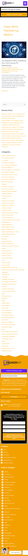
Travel (3, 341)
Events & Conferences (8, 243)
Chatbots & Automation (8, 200)
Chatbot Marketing (7, 67)
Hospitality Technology (8, 279)
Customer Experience (7, 217)
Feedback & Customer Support (10, 246)
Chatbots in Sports (7, 208)
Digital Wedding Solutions (9, 234)
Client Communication (8, 215)
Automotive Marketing (8, 177)
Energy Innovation (7, 241)
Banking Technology (7, 181)
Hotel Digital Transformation (9, 281)
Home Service (5, 274)
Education (4, 238)
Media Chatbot (6, 303)
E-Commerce (5, 236)
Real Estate (5, 319)
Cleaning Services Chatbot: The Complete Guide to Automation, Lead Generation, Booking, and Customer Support (13, 129)
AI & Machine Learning (8, 158)
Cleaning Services (6, 210)
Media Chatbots (6, 305)
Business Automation (7, 189)
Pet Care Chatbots (7, 312)
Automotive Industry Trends (9, 174)
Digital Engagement (7, 224)
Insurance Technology (8, 288)
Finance (4, 248)
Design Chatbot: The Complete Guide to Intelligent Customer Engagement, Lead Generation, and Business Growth (12, 122)
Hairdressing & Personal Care (9, 267)
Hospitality (4, 277)
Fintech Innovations (7, 253)
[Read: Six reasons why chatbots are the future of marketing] (14, 49)
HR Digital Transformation (9, 284)
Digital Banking (6, 222)
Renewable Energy (7, 327)
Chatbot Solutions (6, 196)
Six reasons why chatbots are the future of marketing (14, 63)
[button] (25, 3)
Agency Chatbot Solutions (9, 155)
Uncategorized (6, 343)
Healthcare (5, 272)
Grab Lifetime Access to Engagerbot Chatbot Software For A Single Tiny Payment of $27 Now (14, 436)
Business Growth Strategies (9, 191)
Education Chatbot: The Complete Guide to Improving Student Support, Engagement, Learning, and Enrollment (13, 116)
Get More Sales (15, 69)
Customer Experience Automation (11, 219)
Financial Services (6, 250)
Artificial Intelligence (7, 167)
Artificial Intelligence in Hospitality (11, 169)
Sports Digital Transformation (10, 331)
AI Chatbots (5, 160)
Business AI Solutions (8, 186)
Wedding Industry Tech (8, 348)
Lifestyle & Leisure (7, 296)
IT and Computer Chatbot (9, 291)
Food (3, 260)
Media (3, 300)
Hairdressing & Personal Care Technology (13, 269)
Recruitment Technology (8, 324)
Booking (4, 184)
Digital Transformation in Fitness (10, 231)
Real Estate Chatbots (7, 322)
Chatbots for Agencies (8, 203)
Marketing (4, 70)
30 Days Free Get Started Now (11, 389)
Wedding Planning (6, 350)
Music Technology (7, 310)
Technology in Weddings (8, 336)
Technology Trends (7, 338)
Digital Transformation (8, 229)
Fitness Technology (7, 258)
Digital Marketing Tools (8, 227)
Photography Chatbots (8, 315)
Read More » (5, 90)
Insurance (4, 286)
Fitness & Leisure (6, 255)
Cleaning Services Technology (10, 212)
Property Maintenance (8, 317)
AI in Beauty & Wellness (8, 162)
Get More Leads (6, 69)
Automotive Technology (8, 179)
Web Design (5, 346)
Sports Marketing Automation (10, 334)
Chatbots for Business (8, 205)
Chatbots (15, 67)
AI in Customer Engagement (9, 165)
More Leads (11, 70)
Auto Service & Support (8, 172)
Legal (21, 69)
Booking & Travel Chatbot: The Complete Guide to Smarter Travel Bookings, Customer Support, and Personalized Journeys (14, 136)
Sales (16, 70)
